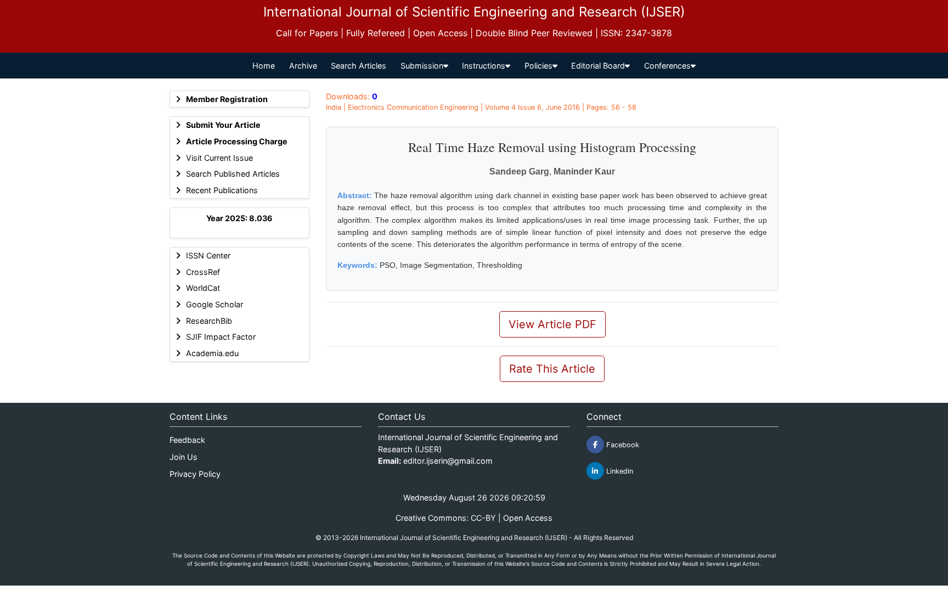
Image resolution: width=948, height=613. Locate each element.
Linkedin (618, 471)
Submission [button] (421, 65)
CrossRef (203, 272)
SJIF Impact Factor (221, 336)
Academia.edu (212, 353)
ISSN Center (208, 255)
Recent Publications (222, 190)
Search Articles (358, 65)
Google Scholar (214, 304)
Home (263, 65)
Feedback (187, 440)
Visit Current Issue (219, 157)
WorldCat (203, 288)
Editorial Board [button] (598, 65)
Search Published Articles (233, 173)
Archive (303, 65)
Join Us (184, 457)
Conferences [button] (667, 65)
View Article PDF (552, 324)
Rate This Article (552, 368)
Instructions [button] (483, 65)
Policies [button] (538, 65)
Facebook (621, 445)
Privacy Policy (195, 474)
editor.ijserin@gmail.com (448, 460)
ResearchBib (209, 320)
